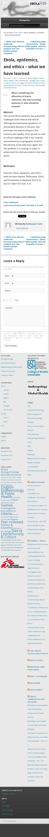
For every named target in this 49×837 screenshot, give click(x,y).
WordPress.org (7, 814)
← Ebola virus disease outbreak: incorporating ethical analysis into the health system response (14, 47)
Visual (9, 545)
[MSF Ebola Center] (12, 568)
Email (9, 284)
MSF (8, 519)
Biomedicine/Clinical (8, 363)
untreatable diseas (10, 88)
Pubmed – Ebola (38, 541)
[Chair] (38, 396)
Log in (4, 802)
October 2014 (6, 459)
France (6, 418)
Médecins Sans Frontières (37, 459)
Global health (40, 85)
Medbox (30, 450)
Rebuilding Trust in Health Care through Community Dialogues (37, 725)
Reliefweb (35, 683)
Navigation (24, 20)
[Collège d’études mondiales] (38, 375)
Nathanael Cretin (34, 224)
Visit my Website (22, 228)
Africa (21, 33)
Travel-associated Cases (8, 542)
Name (9, 276)
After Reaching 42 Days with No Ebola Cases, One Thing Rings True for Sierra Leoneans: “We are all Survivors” (37, 773)
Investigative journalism (8, 509)
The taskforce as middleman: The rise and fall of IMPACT (36, 497)
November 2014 (6, 455)
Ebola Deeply (36, 690)
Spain (6, 422)
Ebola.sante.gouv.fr (35, 414)
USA (2, 426)
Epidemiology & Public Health (11, 367)
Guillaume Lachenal (7, 503)
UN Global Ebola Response (37, 471)
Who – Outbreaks (38, 676)
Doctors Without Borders (9, 482)
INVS (14, 511)
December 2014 (6, 451)
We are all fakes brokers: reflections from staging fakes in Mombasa (36, 529)
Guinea (41, 78)
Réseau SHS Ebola (34, 463)
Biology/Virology (7, 359)
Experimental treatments (12, 85)
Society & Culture (10, 83)
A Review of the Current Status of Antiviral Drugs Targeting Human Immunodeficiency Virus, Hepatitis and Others (36, 635)
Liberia (6, 81)
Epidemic (36, 83)
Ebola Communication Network (36, 699)
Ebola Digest (36, 660)
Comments (7, 810)
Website (8, 291)
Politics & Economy (8, 371)
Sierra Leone (40, 81)
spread (19, 540)
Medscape (31, 454)
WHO (12, 547)
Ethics (43, 83)
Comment (8, 308)
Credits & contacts (8, 794)
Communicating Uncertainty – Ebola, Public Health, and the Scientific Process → (35, 45)
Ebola (31, 83)
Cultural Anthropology (36, 410)
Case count (4, 477)
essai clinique (16, 497)
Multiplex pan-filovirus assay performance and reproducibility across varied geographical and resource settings (38, 552)
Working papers (16, 550)
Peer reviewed (20, 81)
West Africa (14, 545)
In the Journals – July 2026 (37, 521)
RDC (27, 81)
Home (15, 33)
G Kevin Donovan (28, 85)
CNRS (14, 477)
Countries (17, 480)
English (35, 78)
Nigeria (11, 81)
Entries (6, 806)
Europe (3, 414)
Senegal (32, 81)
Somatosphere (6, 540)
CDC (10, 477)
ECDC (29, 442)
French (3, 441)
